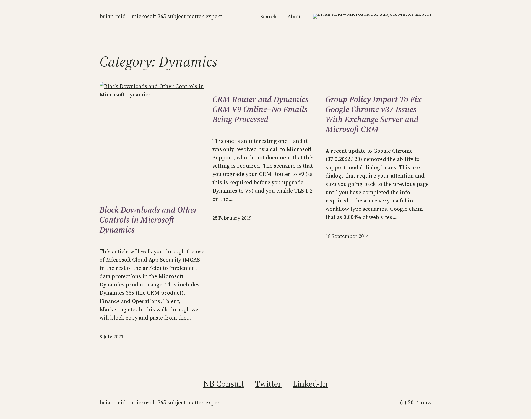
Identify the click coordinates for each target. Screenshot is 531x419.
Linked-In (310, 383)
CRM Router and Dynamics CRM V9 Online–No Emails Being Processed (260, 109)
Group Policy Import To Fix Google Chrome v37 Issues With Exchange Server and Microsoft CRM (373, 114)
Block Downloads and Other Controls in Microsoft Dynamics (148, 220)
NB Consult (223, 383)
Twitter (268, 383)
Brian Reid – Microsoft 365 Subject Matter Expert (161, 16)
